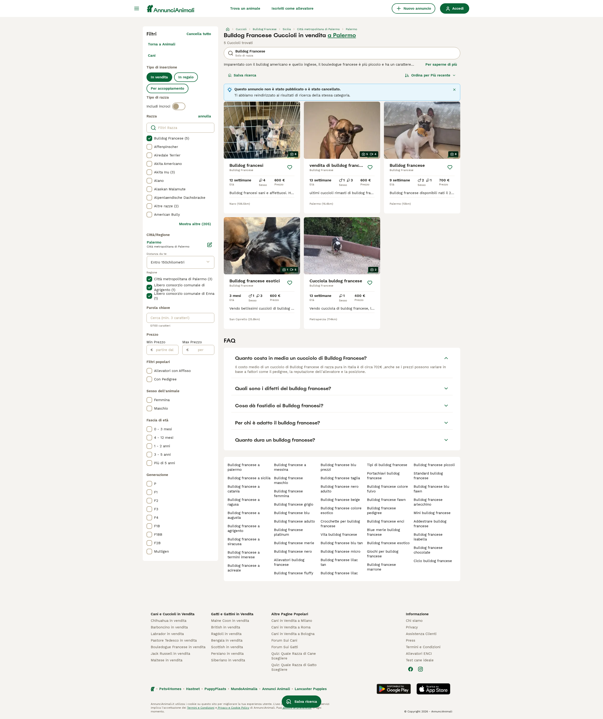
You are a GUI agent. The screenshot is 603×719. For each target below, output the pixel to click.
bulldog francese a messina (290, 467)
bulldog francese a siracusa (244, 541)
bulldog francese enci (385, 521)
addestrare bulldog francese (430, 523)
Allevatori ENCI (419, 653)
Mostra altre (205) (195, 224)
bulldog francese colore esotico (341, 510)
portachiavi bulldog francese (383, 475)
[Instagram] (420, 669)
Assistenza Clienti (421, 634)
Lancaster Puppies (311, 689)
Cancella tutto (199, 34)
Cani (151, 55)
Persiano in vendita (227, 653)
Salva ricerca (245, 75)
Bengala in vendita (226, 640)
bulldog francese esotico (388, 543)
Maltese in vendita (166, 660)
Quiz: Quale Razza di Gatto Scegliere (294, 667)
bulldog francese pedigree (381, 510)
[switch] (178, 106)
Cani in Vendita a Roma (290, 627)
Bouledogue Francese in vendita (178, 647)
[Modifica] (209, 244)
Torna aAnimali (161, 44)
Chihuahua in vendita (168, 621)
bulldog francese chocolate (428, 550)
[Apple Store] (433, 689)
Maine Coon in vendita (230, 621)
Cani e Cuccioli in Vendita (173, 614)
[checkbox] (149, 138)
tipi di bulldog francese (387, 465)
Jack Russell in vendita (170, 653)
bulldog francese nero (293, 551)
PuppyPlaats (215, 689)
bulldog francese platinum (288, 532)
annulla (204, 116)
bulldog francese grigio (293, 504)
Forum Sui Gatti (284, 647)
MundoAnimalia (244, 689)
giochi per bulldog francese (382, 553)
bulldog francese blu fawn (431, 488)
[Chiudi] (454, 89)
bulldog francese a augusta (244, 515)
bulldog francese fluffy (293, 573)
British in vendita (225, 627)
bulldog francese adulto (294, 521)
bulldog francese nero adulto (340, 488)
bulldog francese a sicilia (249, 478)
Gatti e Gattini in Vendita (232, 614)
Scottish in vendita (227, 647)
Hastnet (193, 689)
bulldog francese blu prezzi (338, 467)
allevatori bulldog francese (289, 562)
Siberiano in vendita (228, 660)
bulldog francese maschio (288, 480)
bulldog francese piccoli (434, 465)
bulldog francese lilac (339, 573)
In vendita (159, 77)
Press (410, 640)
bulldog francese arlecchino (428, 502)
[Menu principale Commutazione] (136, 8)
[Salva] (289, 167)
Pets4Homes (170, 689)
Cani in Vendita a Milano (291, 621)
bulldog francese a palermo (244, 467)
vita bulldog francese (339, 534)
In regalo (186, 77)
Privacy (412, 627)
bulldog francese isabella (428, 536)
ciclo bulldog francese (433, 561)
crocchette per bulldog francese (340, 523)
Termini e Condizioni (423, 647)
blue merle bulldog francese (383, 532)
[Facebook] (410, 669)
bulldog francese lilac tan (339, 562)
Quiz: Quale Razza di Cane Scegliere (293, 655)
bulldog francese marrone (381, 567)
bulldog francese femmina (288, 493)
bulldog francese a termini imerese (244, 554)
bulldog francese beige (340, 500)
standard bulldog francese (428, 475)
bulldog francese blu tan (342, 543)
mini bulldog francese (432, 513)
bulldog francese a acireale (244, 567)
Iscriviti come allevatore (293, 8)
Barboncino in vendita (169, 627)
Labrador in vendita (167, 634)
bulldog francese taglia (340, 478)
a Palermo (342, 35)
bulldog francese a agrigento (244, 528)
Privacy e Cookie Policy (233, 707)
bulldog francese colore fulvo (387, 488)
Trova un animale (245, 8)
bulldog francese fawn (386, 500)
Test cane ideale (420, 660)
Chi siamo (414, 621)
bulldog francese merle (294, 543)
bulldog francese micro (340, 551)
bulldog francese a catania (244, 488)
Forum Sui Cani (284, 640)
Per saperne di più (441, 64)
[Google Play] (394, 689)
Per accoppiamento (167, 88)
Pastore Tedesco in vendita (174, 640)
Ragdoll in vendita (226, 634)
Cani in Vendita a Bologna (292, 634)
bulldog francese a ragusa (244, 502)
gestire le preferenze (297, 707)
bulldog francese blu (292, 513)
